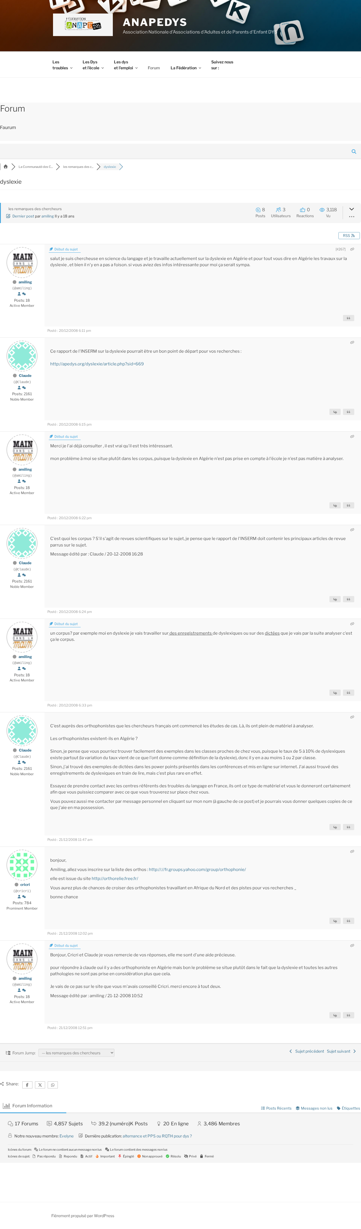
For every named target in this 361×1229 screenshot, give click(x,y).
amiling (47, 216)
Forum (154, 67)
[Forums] (5, 167)
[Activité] (24, 294)
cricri (25, 884)
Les (60, 64)
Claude (25, 375)
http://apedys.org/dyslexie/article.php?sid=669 (97, 363)
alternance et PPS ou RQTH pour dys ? (157, 1136)
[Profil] (19, 294)
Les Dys (91, 64)
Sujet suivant (339, 1051)
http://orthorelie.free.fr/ (115, 878)
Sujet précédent (309, 1051)
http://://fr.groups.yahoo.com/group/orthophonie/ (197, 869)
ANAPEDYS (155, 22)
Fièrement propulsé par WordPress (82, 1215)
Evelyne (67, 1136)
